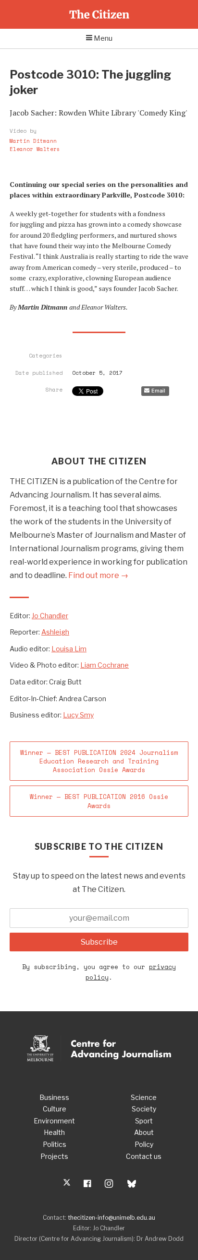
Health (54, 1132)
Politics (54, 1144)
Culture (54, 1109)
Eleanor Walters (35, 149)
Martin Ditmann (33, 141)
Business (54, 1097)
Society (144, 1109)
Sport (144, 1121)
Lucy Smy (78, 715)
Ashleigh (55, 632)
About (144, 1132)
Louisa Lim (69, 649)
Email (158, 390)
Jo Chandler (50, 616)
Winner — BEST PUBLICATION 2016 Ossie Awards (99, 801)
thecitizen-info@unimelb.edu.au (111, 1217)
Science (144, 1097)
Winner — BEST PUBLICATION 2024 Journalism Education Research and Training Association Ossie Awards (99, 761)
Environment (54, 1121)
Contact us (143, 1156)
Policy (144, 1144)
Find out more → (98, 575)
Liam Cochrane (104, 665)
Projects (54, 1156)
